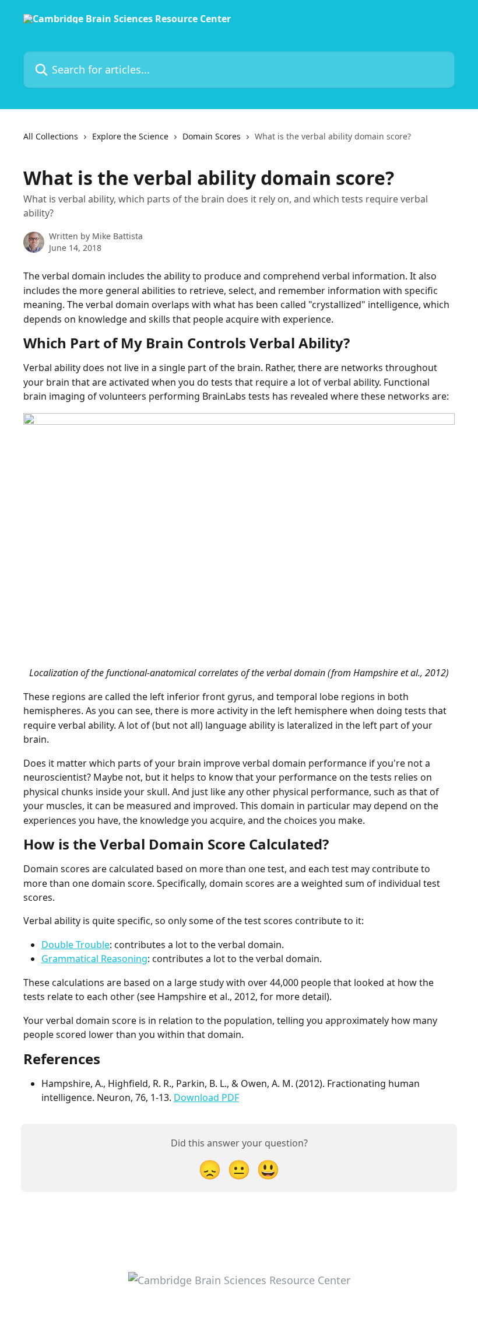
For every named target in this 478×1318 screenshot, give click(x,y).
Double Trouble (75, 944)
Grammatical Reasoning (94, 958)
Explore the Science (130, 136)
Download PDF (206, 1097)
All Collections (50, 136)
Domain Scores (211, 136)
